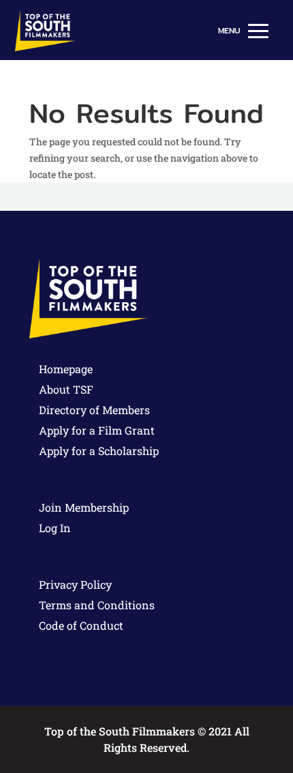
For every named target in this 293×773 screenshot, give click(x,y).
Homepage (66, 369)
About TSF (66, 389)
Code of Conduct (81, 625)
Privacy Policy (75, 584)
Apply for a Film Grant (97, 430)
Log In (55, 528)
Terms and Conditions (97, 605)
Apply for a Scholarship (99, 450)
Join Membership (84, 507)
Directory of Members (94, 410)
